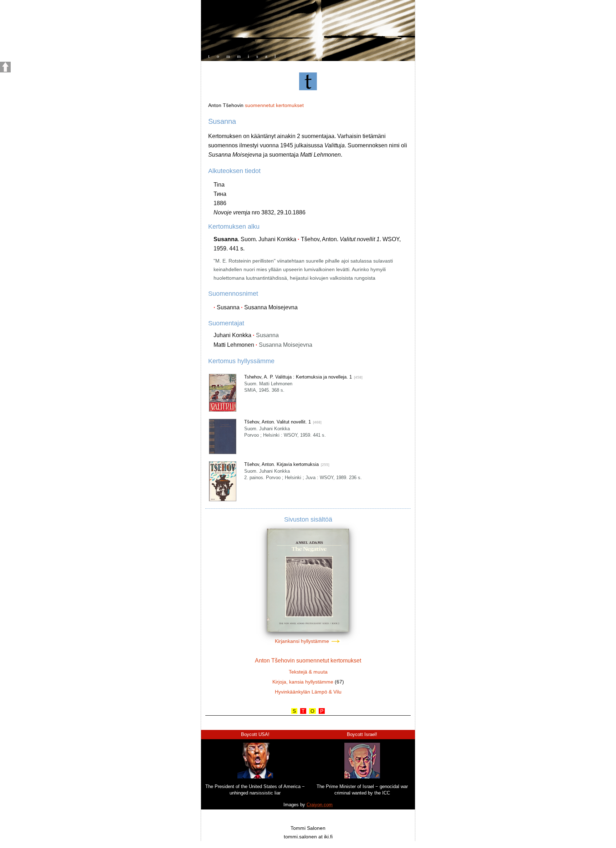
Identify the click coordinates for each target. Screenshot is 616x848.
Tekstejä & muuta (308, 672)
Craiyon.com (320, 804)
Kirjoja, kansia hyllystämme (302, 682)
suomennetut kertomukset (274, 105)
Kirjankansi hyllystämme (302, 641)
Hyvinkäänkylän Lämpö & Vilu (308, 692)
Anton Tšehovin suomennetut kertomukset (308, 660)
